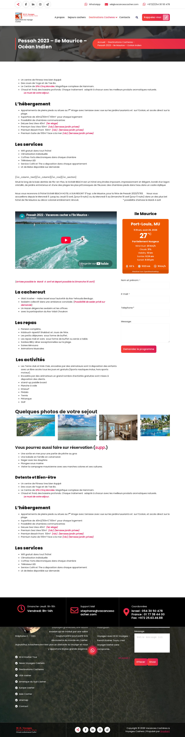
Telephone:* (127, 307)
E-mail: (125, 293)
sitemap (23, 700)
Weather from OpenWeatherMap (145, 271)
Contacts (124, 17)
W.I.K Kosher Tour (28, 657)
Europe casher (26, 687)
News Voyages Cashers (32, 663)
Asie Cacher (25, 693)
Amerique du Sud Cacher (32, 681)
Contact (23, 706)
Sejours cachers (77, 17)
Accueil (101, 42)
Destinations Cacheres (102, 17)
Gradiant (165, 731)
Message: (126, 321)
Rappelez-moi (152, 17)
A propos (60, 17)
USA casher (25, 675)
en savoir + (124, 657)
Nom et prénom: (130, 280)
